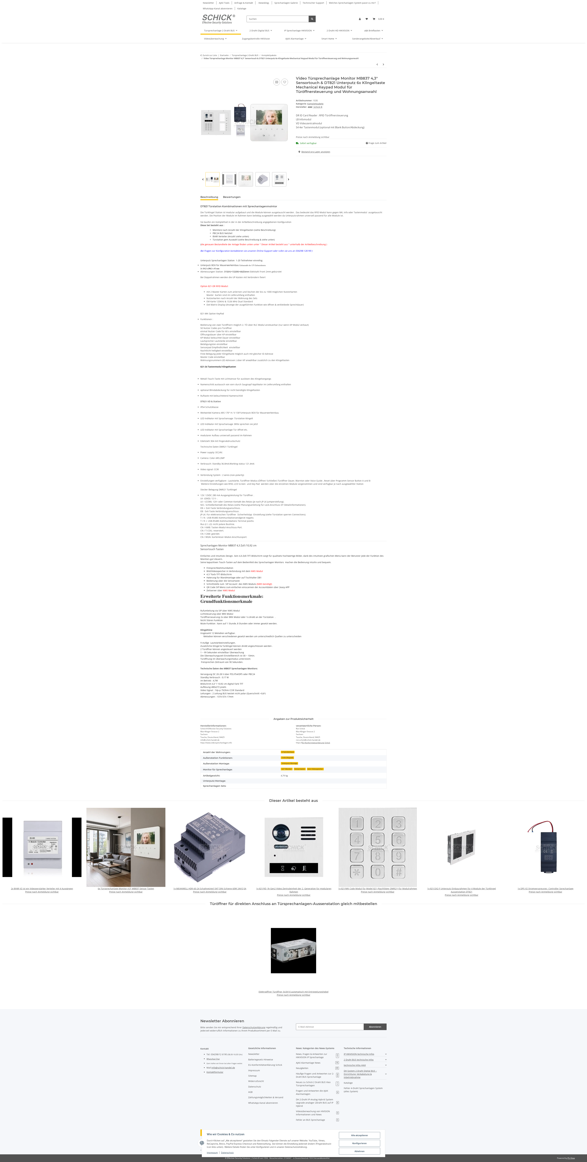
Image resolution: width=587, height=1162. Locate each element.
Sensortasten (300, 769)
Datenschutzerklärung (253, 1027)
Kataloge (241, 8)
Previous (202, 179)
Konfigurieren (359, 1143)
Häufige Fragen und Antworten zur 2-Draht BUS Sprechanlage (317, 1075)
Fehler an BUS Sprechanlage (317, 1119)
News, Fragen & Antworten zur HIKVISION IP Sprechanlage (317, 1056)
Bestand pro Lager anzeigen (315, 151)
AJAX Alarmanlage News (317, 1062)
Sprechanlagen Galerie (286, 2)
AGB (250, 1092)
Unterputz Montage (289, 763)
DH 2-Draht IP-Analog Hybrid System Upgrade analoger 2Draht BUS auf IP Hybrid (317, 1102)
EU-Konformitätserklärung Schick (316, 742)
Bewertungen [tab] (232, 197)
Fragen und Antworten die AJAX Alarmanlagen (317, 1092)
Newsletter (208, 2)
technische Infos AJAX (355, 1065)
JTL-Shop (571, 1158)
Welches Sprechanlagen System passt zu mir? (352, 2)
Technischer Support (313, 2)
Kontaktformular (215, 1072)
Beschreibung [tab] (209, 197)
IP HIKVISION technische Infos (359, 1054)
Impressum (212, 1152)
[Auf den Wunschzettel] (284, 82)
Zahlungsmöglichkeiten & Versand (265, 1097)
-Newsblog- (264, 2)
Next (288, 179)
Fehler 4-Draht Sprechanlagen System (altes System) (363, 1090)
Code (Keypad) (287, 758)
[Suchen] (312, 19)
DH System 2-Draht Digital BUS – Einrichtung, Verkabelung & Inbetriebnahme (360, 1074)
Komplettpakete (315, 103)
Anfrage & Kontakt (243, 2)
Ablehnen (359, 1151)
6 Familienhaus (288, 752)
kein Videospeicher (315, 769)
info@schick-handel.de (223, 1067)
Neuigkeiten (317, 1068)
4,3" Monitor (287, 769)
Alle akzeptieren (359, 1135)
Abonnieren (375, 1026)
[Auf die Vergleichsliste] (276, 82)
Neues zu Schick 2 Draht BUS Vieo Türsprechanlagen (317, 1084)
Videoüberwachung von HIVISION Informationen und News (317, 1113)
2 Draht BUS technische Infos (359, 1059)
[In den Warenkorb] (202, 74)
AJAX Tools (224, 2)
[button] (359, 19)
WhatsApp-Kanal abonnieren (218, 8)
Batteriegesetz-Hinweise (260, 1059)
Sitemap (252, 1075)
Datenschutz (227, 1152)
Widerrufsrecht (256, 1081)
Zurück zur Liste (210, 55)
